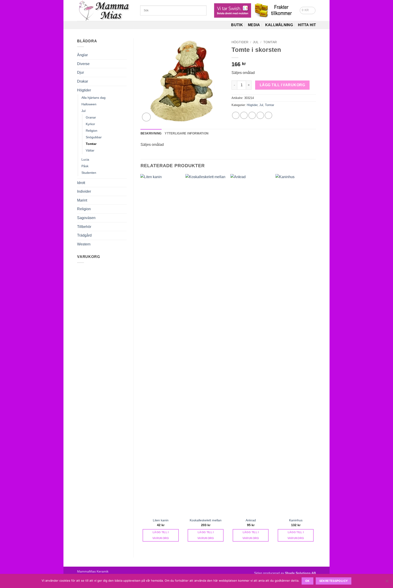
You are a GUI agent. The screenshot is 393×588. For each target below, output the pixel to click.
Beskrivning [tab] (151, 133)
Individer (84, 191)
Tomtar (91, 144)
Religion (91, 130)
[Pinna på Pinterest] (260, 115)
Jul (83, 111)
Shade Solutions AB (300, 573)
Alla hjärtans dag (93, 97)
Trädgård (84, 235)
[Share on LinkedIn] (268, 115)
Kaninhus (295, 520)
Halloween (88, 104)
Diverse (83, 64)
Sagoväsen (86, 218)
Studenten (88, 172)
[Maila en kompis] (252, 115)
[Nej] (387, 582)
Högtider (84, 90)
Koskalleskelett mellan (206, 520)
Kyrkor (90, 124)
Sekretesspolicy (333, 581)
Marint (82, 200)
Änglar (82, 55)
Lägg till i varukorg (282, 85)
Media (254, 25)
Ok (307, 581)
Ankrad (251, 520)
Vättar (90, 150)
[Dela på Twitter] (244, 115)
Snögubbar (94, 137)
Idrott (81, 183)
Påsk (84, 166)
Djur (80, 72)
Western (84, 244)
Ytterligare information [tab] (186, 133)
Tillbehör (84, 227)
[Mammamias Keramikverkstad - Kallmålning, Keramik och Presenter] (105, 10)
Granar (91, 117)
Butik (237, 25)
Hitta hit (307, 25)
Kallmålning (279, 25)
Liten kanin (161, 520)
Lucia (85, 159)
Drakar (82, 81)
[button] (307, 10)
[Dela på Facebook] (235, 115)
